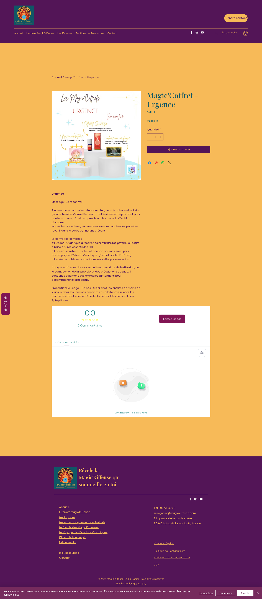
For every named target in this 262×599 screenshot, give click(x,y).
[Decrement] (150, 137)
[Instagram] (197, 32)
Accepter (245, 593)
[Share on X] (170, 163)
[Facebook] (191, 32)
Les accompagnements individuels (82, 522)
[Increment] (160, 137)
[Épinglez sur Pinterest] (156, 163)
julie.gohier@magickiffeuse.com (175, 513)
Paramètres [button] (206, 593)
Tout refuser (225, 593)
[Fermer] (258, 593)
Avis (5, 303)
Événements (67, 542)
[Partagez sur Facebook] (149, 163)
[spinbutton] (155, 137)
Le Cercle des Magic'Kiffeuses (79, 527)
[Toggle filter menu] (202, 353)
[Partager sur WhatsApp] (163, 163)
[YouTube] (202, 32)
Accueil (57, 77)
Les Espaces (67, 517)
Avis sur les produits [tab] (67, 342)
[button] (245, 33)
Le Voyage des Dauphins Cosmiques (83, 532)
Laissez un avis (172, 318)
